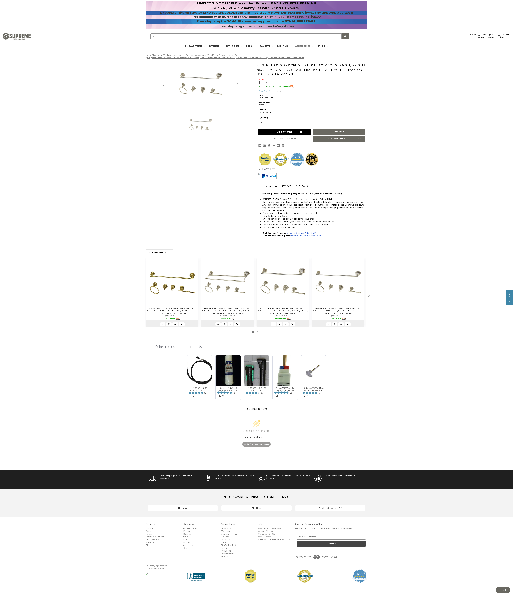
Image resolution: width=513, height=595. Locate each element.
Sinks (249, 46)
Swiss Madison (227, 553)
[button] (509, 297)
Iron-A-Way (273, 26)
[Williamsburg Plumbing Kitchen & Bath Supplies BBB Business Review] (196, 576)
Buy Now (339, 132)
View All (224, 556)
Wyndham (225, 531)
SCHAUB (234, 21)
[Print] (269, 145)
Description (270, 186)
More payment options (285, 138)
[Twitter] (273, 145)
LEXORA (209, 12)
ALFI (219, 12)
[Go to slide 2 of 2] (257, 332)
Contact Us (151, 531)
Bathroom (232, 46)
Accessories (303, 46)
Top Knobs (225, 537)
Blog (148, 545)
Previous (163, 84)
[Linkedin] (278, 145)
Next (237, 84)
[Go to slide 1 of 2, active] (253, 332)
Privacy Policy (152, 539)
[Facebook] (259, 145)
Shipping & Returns (155, 537)
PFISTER (279, 17)
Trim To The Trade (229, 545)
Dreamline (225, 539)
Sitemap (150, 542)
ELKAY (224, 542)
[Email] (264, 145)
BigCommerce (161, 566)
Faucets (265, 46)
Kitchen (214, 46)
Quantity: (264, 118)
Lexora (224, 548)
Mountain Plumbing (230, 534)
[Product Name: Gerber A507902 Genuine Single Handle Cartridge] (285, 377)
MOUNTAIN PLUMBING (287, 12)
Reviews (286, 186)
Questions (302, 186)
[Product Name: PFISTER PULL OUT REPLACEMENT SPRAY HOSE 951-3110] (199, 377)
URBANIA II (306, 3)
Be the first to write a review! (256, 444)
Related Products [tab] (159, 252)
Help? (473, 35)
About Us (150, 528)
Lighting (282, 46)
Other (321, 46)
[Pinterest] (283, 145)
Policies (149, 534)
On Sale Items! (193, 46)
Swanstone (226, 551)
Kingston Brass (227, 528)
